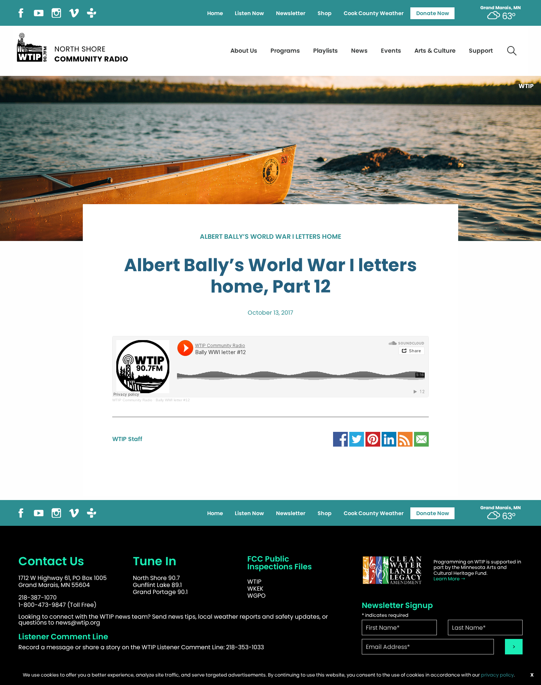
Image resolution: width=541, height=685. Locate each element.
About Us (243, 50)
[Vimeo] (74, 12)
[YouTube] (39, 12)
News (359, 50)
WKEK (255, 588)
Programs (285, 50)
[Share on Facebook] (340, 438)
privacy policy (497, 675)
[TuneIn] (92, 12)
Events (391, 50)
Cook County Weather (374, 13)
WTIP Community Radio (132, 400)
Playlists (325, 50)
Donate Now (432, 13)
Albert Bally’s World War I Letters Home (270, 237)
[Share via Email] (421, 438)
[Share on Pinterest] (372, 438)
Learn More (447, 578)
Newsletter (290, 13)
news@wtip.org (78, 622)
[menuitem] (215, 13)
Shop (325, 13)
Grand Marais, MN (500, 8)
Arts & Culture (435, 50)
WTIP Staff (127, 439)
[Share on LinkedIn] (389, 438)
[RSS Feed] (405, 438)
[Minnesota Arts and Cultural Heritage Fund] (392, 570)
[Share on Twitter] (356, 438)
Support (481, 50)
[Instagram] (56, 12)
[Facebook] (21, 12)
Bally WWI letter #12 (173, 400)
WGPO (256, 595)
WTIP (254, 581)
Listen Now (249, 13)
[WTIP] (75, 46)
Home (215, 13)
